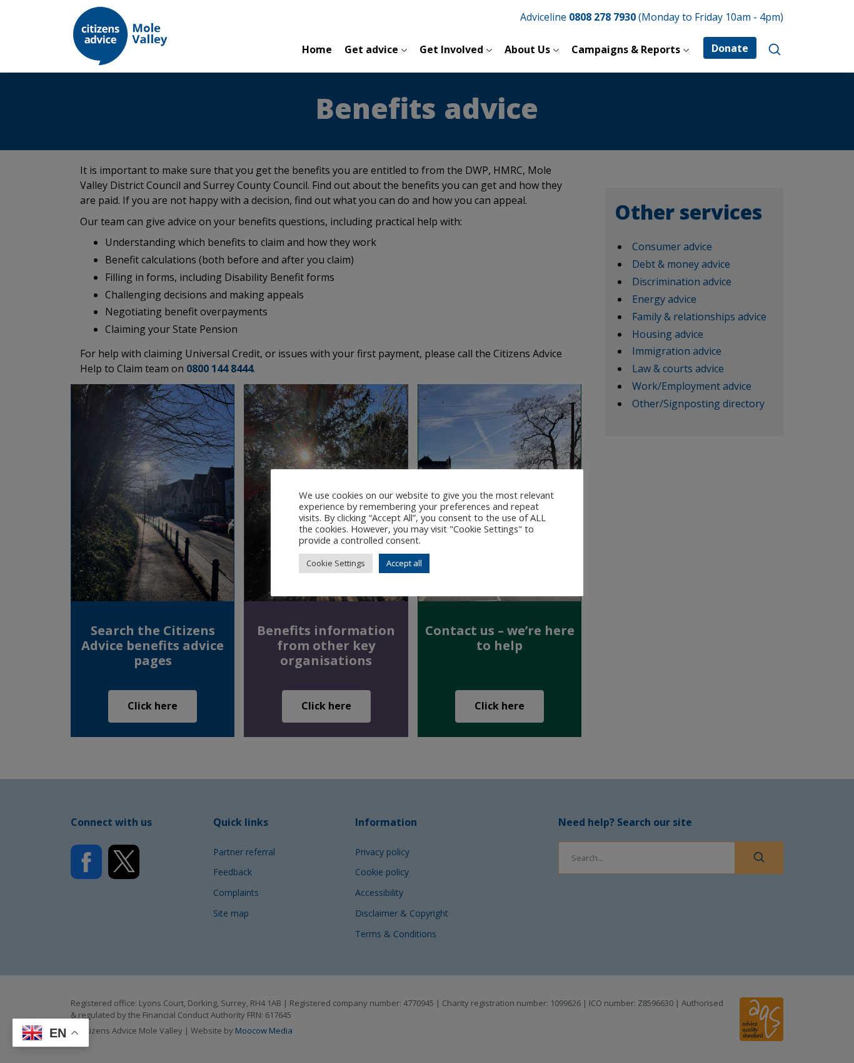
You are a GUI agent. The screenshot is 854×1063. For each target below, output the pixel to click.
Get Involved (451, 49)
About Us (527, 49)
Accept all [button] (404, 563)
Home (317, 49)
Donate (729, 48)
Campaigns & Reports (625, 49)
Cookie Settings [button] (335, 563)
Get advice (371, 49)
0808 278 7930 (602, 17)
